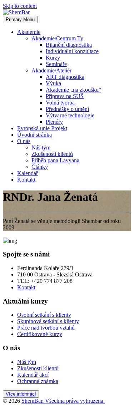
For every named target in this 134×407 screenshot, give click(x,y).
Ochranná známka (37, 381)
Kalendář (27, 173)
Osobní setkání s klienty (44, 315)
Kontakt (26, 180)
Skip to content (20, 6)
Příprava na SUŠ (65, 96)
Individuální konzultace (72, 51)
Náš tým (40, 147)
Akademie (28, 32)
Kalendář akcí (33, 375)
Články (39, 167)
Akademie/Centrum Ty (57, 38)
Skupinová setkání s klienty (48, 321)
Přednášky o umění (67, 109)
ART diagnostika (65, 77)
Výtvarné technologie (70, 115)
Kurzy (53, 58)
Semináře (56, 64)
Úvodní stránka (34, 135)
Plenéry (54, 122)
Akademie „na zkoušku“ (73, 90)
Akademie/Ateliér (51, 70)
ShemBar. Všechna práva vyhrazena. (63, 401)
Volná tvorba (60, 103)
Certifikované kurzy (39, 334)
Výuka (53, 83)
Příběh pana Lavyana (55, 160)
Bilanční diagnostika (69, 45)
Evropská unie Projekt (42, 128)
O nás (23, 141)
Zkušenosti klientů (52, 154)
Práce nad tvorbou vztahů (46, 328)
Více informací (21, 394)
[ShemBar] (16, 12)
